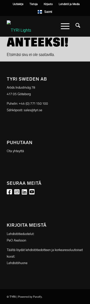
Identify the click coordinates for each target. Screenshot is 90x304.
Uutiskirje (18, 4)
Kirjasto (48, 4)
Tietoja (34, 4)
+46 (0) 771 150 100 (33, 103)
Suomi (48, 12)
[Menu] (65, 26)
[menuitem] (18, 4)
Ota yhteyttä (15, 151)
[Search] (77, 26)
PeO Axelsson (16, 240)
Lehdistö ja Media (69, 4)
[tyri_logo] (37, 26)
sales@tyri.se (33, 110)
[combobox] (45, 12)
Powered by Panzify (30, 296)
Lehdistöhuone (17, 263)
